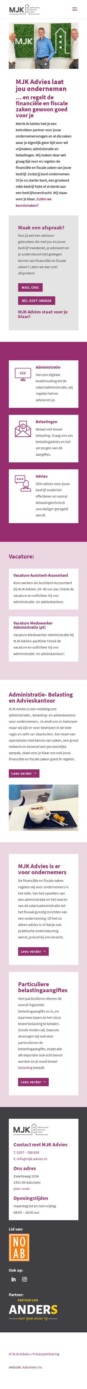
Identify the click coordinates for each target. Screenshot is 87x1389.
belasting (25, 1067)
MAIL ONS (30, 287)
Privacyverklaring (45, 1354)
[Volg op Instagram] (24, 1279)
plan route (21, 1188)
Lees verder (21, 773)
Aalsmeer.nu (32, 1367)
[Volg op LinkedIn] (13, 1279)
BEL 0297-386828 (37, 300)
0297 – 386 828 (28, 1152)
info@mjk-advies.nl (32, 1158)
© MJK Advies (19, 1354)
